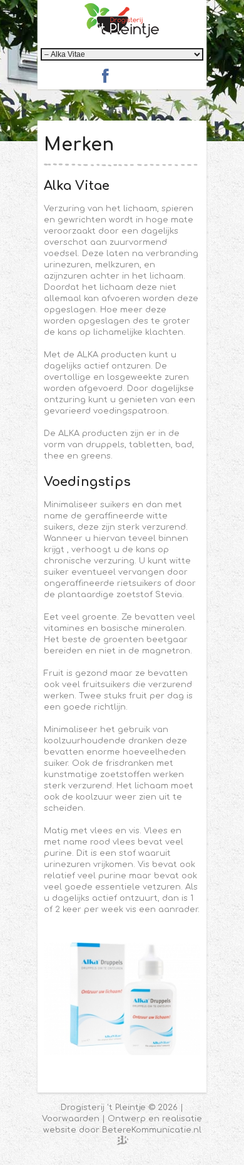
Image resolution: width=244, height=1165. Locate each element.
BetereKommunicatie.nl (151, 1130)
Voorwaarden (70, 1118)
